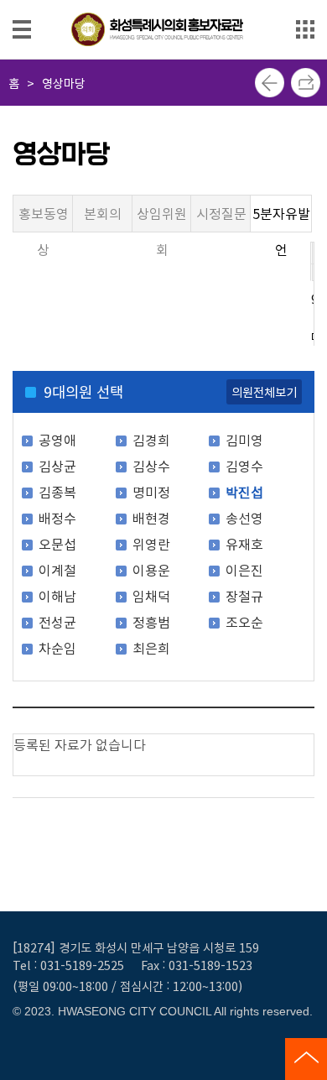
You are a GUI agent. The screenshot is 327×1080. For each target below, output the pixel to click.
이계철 (57, 570)
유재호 (244, 544)
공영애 (57, 440)
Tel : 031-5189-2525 (68, 964)
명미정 (151, 492)
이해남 (57, 596)
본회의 (103, 213)
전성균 (57, 622)
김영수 (244, 466)
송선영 (244, 518)
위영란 (151, 544)
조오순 (244, 622)
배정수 (57, 518)
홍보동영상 (43, 217)
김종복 (57, 492)
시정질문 (221, 213)
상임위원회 (162, 217)
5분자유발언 (281, 217)
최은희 (151, 648)
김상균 (57, 466)
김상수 (151, 466)
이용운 (151, 570)
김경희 (151, 440)
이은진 (244, 570)
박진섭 (244, 492)
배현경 (151, 518)
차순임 (57, 648)
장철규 (244, 596)
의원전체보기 (264, 391)
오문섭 (57, 544)
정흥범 (151, 622)
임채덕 (151, 596)
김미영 (244, 440)
